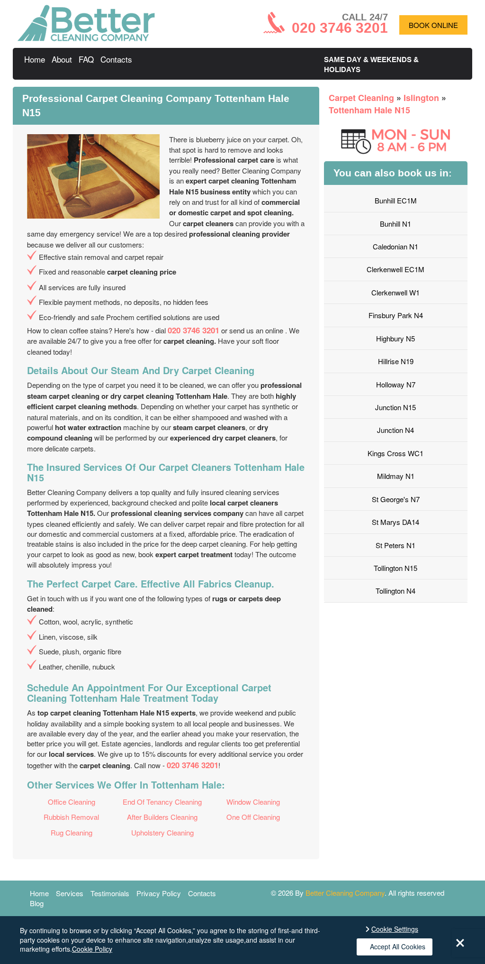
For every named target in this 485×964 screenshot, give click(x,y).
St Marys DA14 (395, 522)
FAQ (86, 59)
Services (69, 893)
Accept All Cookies (397, 946)
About (62, 59)
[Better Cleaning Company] (86, 38)
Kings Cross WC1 (395, 453)
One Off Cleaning (253, 817)
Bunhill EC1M (396, 200)
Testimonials (109, 893)
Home (34, 59)
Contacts (116, 59)
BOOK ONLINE (433, 25)
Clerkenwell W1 (395, 292)
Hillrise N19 (395, 361)
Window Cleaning (253, 802)
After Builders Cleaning (162, 817)
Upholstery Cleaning (162, 832)
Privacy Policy (158, 893)
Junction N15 (395, 407)
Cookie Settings (394, 929)
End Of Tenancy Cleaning (162, 802)
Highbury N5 (395, 338)
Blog (37, 903)
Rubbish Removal (71, 817)
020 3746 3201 (193, 330)
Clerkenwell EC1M (395, 269)
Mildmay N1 (395, 476)
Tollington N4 (395, 591)
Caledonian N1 (395, 246)
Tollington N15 (395, 568)
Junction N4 (395, 430)
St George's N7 (396, 499)
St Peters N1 (395, 545)
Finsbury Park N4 (395, 315)
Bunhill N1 (395, 224)
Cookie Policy (92, 949)
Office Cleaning (71, 802)
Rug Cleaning (71, 832)
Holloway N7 (395, 384)
